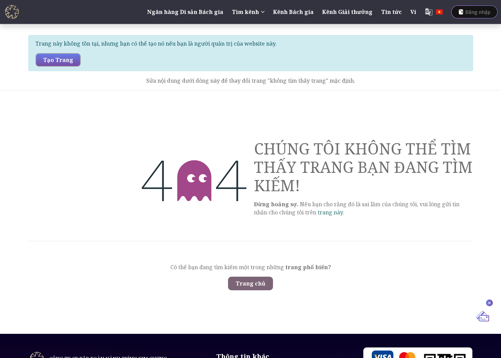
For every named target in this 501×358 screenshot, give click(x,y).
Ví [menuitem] (413, 12)
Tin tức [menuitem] (391, 12)
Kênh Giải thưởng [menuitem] (347, 12)
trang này (330, 212)
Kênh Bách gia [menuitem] (293, 12)
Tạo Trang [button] (58, 60)
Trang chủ (250, 283)
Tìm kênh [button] (245, 12)
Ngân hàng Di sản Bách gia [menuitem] (185, 12)
